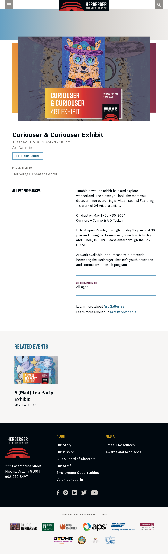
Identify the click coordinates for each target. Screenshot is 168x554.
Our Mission (66, 452)
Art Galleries (114, 306)
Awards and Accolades (123, 452)
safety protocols (122, 312)
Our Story (64, 445)
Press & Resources (120, 445)
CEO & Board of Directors (76, 459)
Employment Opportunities (78, 472)
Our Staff (64, 466)
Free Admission (27, 156)
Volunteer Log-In (70, 479)
